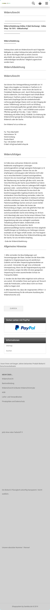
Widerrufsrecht (7, 379)
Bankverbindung (8, 383)
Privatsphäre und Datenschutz (13, 401)
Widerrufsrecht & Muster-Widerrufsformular (18, 388)
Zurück (13, 308)
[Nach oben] (43, 606)
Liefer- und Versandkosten (12, 397)
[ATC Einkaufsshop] (5, 3)
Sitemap (9, 346)
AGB (3, 392)
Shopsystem (16, 606)
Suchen (9, 351)
